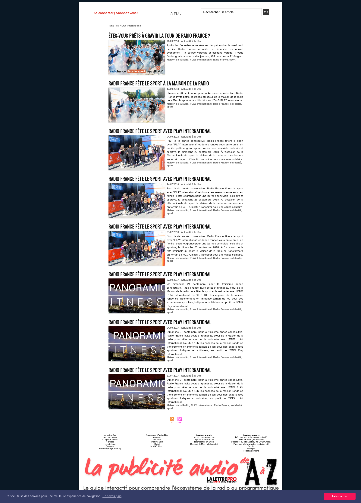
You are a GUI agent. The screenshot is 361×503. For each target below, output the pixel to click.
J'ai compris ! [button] (339, 496)
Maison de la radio (177, 59)
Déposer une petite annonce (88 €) (251, 437)
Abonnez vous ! (127, 13)
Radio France (221, 103)
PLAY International (201, 59)
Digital (157, 444)
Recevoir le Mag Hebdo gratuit (204, 444)
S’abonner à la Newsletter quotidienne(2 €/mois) (251, 445)
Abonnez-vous (110, 437)
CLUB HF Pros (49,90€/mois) (251, 439)
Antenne (157, 437)
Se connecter (103, 13)
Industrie (157, 439)
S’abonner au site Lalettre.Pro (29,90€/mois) (251, 442)
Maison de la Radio (178, 405)
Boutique (251, 448)
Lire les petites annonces (204, 437)
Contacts (110, 446)
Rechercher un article (204, 442)
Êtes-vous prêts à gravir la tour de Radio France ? (159, 35)
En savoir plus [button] (111, 496)
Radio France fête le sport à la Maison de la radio (158, 83)
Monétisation (157, 442)
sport (232, 59)
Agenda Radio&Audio (204, 439)
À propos (110, 442)
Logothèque (110, 444)
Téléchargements (251, 451)
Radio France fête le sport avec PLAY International (159, 130)
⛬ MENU (175, 13)
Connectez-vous (110, 439)
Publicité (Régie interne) (110, 448)
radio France (220, 59)
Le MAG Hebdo (157, 446)
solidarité (235, 103)
